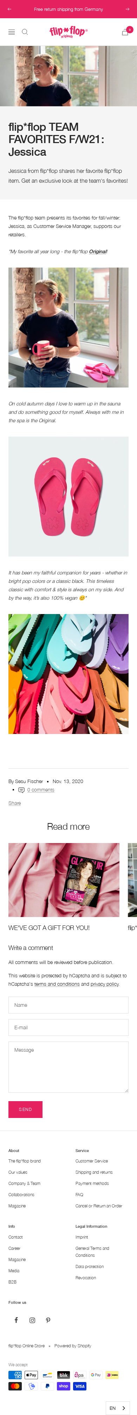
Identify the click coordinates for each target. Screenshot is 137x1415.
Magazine (17, 1206)
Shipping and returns (94, 1172)
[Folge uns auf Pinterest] (48, 1320)
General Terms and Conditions (92, 1252)
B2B (12, 1282)
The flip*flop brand (24, 1161)
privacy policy (104, 984)
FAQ (79, 1194)
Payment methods (92, 1183)
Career (14, 1248)
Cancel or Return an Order (99, 1206)
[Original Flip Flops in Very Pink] (68, 497)
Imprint (82, 1237)
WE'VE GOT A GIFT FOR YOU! (49, 927)
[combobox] (118, 1408)
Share (14, 803)
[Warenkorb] (125, 32)
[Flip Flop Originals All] (68, 674)
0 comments (40, 790)
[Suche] (25, 32)
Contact (15, 1237)
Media (13, 1270)
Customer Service (92, 1161)
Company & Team (24, 1183)
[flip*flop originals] (68, 328)
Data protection (90, 1266)
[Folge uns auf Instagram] (32, 1320)
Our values (17, 1172)
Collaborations (21, 1194)
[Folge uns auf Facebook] (16, 1320)
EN (113, 1408)
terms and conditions (57, 984)
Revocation (86, 1277)
